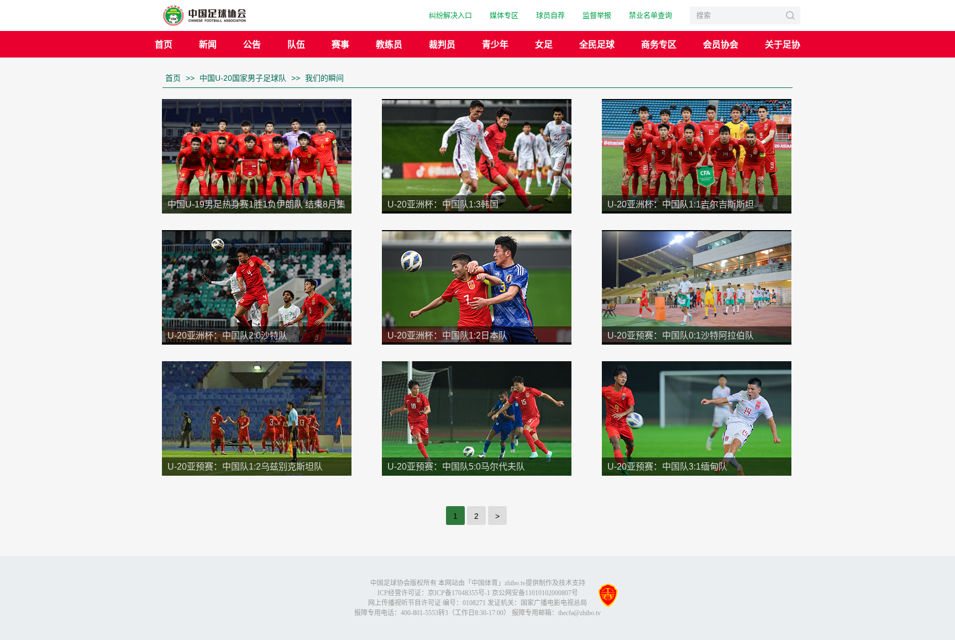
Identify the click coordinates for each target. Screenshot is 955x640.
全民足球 (597, 44)
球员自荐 (550, 15)
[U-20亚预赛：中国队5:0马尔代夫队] (476, 417)
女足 (544, 44)
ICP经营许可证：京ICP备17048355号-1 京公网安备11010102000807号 (477, 593)
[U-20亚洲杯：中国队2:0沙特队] (256, 286)
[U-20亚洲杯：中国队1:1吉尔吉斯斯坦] (696, 154)
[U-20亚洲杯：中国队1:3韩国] (476, 154)
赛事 (340, 44)
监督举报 (597, 15)
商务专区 (658, 44)
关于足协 (782, 44)
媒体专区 (504, 15)
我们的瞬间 (324, 78)
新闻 (208, 44)
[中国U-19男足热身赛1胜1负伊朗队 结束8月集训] (256, 155)
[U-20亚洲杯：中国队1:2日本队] (476, 286)
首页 (163, 44)
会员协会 (720, 44)
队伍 (296, 44)
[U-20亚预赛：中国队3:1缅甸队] (696, 417)
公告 (252, 44)
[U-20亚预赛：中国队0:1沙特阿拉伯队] (696, 286)
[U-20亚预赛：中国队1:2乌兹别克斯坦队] (256, 417)
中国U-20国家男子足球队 (243, 78)
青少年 (495, 44)
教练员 (389, 44)
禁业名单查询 (650, 15)
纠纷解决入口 (450, 15)
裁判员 (442, 44)
